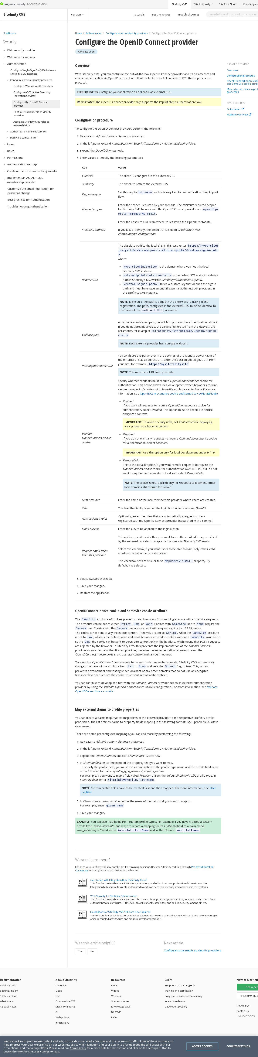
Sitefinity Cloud (227, 4)
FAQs (114, 1017)
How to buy (243, 1005)
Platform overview (237, 114)
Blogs (114, 985)
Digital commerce (65, 1006)
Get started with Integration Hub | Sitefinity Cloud (118, 880)
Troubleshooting (188, 14)
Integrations (62, 1022)
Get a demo (233, 109)
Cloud (59, 990)
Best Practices (161, 14)
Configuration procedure (241, 75)
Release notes (8, 1006)
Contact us (243, 1011)
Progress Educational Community (183, 996)
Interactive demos (175, 1001)
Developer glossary (176, 1006)
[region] (129, 1046)
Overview (232, 70)
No (92, 951)
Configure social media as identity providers (192, 950)
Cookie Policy (78, 1048)
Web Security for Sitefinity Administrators (113, 896)
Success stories (120, 1001)
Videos (115, 990)
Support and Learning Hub (180, 985)
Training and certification (179, 990)
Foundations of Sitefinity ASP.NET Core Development (120, 912)
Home (78, 33)
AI (57, 1012)
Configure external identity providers (127, 33)
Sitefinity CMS (179, 4)
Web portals (63, 1017)
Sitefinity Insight (203, 4)
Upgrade (116, 1012)
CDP (58, 996)
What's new (6, 1001)
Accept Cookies (202, 1046)
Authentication (94, 33)
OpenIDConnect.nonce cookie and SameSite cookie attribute (179, 393)
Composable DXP (65, 1001)
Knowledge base (121, 1006)
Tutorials (139, 14)
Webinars (116, 996)
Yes (80, 951)
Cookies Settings (238, 1046)
